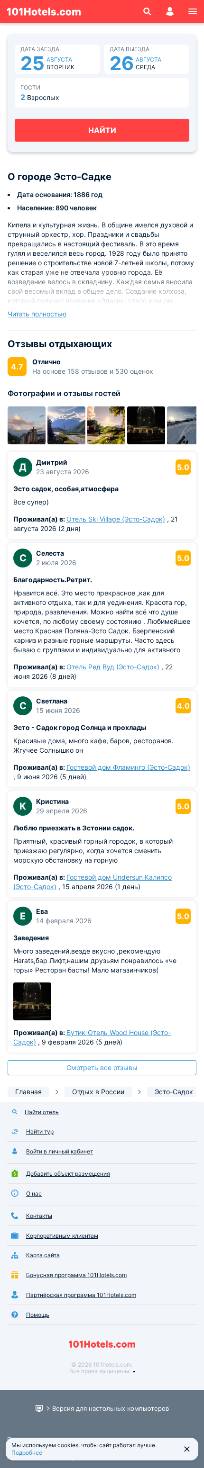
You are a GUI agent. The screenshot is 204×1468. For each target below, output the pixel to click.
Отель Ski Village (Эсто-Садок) (115, 519)
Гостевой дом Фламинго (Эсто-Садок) (128, 767)
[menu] (192, 11)
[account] (169, 11)
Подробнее (26, 1452)
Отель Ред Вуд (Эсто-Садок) (112, 667)
